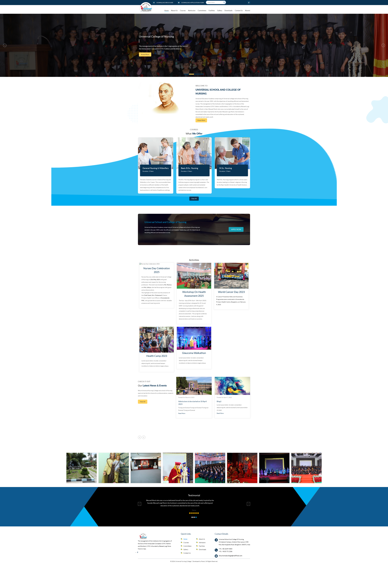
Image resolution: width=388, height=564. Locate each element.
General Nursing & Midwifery (156, 168)
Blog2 (219, 401)
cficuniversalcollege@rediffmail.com (230, 556)
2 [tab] (191, 74)
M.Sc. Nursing (225, 168)
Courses (183, 10)
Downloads (228, 10)
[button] (192, 517)
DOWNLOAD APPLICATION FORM (192, 2)
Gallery (219, 10)
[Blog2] (232, 386)
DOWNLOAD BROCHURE (164, 2)
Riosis (203, 561)
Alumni (247, 10)
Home (166, 10)
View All (194, 198)
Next (383, 45)
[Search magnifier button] (224, 2)
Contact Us (239, 10)
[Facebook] (249, 2)
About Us (174, 10)
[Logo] (146, 7)
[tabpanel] (194, 45)
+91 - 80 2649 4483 (225, 549)
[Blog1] (194, 386)
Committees (202, 10)
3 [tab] (196, 74)
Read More (181, 413)
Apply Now (236, 229)
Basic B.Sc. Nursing (189, 168)
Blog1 (180, 401)
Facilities (212, 10)
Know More (145, 57)
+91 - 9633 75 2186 (225, 551)
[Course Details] (155, 153)
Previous (4, 45)
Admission (191, 10)
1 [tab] (186, 74)
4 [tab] (201, 74)
